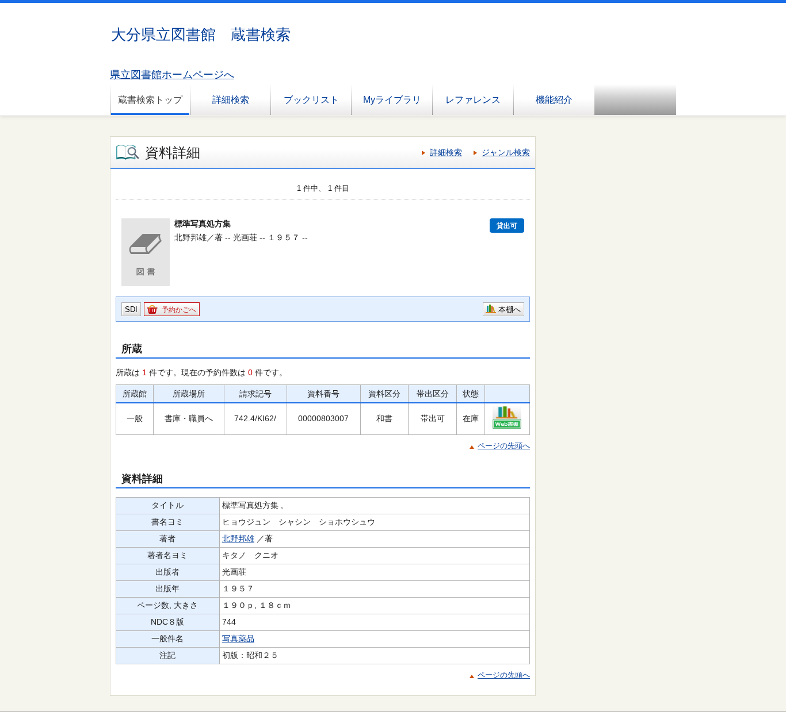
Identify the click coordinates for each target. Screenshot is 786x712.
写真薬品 (238, 638)
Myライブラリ (392, 100)
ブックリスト (311, 100)
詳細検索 (230, 100)
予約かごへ (179, 310)
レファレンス (473, 100)
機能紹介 (554, 100)
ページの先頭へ (504, 445)
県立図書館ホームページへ (172, 74)
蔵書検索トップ (150, 100)
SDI (131, 309)
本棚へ (509, 309)
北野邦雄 (238, 538)
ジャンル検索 (506, 152)
